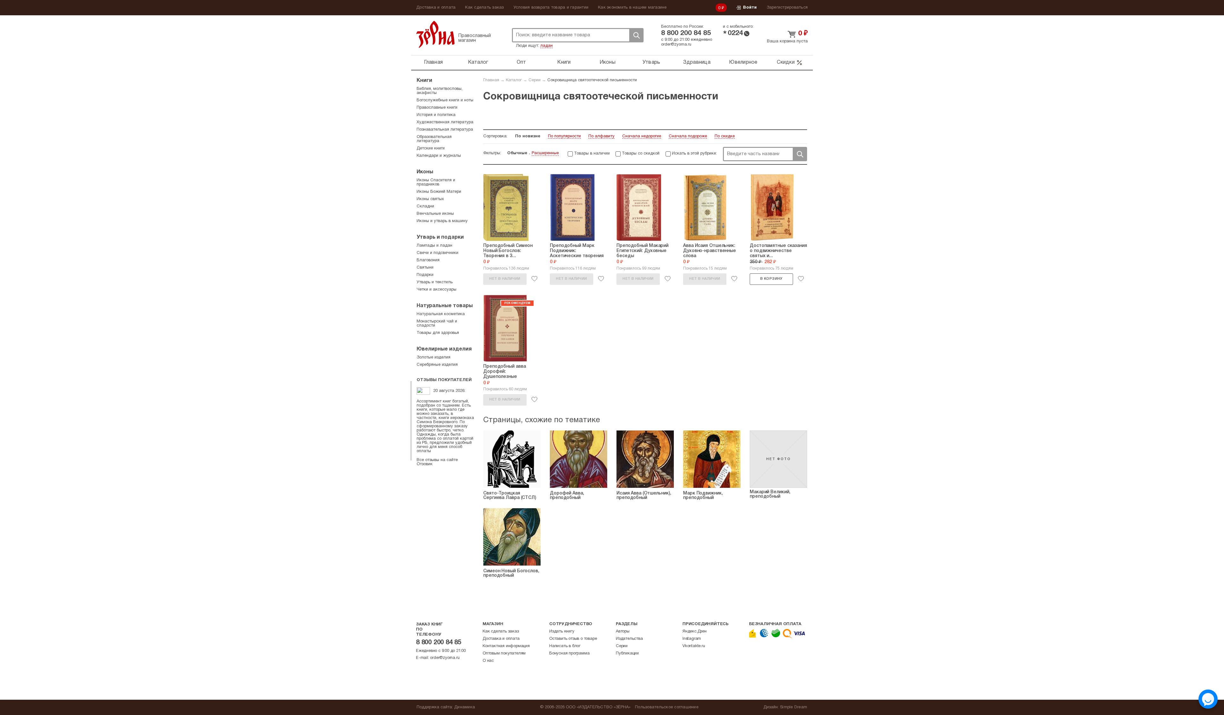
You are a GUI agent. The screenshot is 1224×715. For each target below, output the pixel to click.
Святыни (425, 268)
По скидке (725, 136)
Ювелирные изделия (444, 349)
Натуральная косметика (441, 314)
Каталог (478, 62)
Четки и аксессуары (436, 290)
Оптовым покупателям (504, 653)
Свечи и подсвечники (437, 253)
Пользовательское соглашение (666, 707)
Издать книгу (561, 631)
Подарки (425, 275)
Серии (534, 80)
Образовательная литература (434, 139)
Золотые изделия (433, 357)
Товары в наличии (592, 153)
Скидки (786, 62)
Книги (564, 62)
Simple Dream (793, 707)
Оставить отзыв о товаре (573, 639)
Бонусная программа (569, 653)
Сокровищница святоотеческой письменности (592, 80)
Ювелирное (743, 62)
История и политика (436, 115)
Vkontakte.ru (693, 646)
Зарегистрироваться (787, 8)
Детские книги (431, 148)
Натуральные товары (445, 306)
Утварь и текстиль (435, 282)
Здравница (696, 62)
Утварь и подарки (440, 237)
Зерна (435, 34)
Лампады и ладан (434, 246)
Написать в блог (564, 646)
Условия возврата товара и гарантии (551, 8)
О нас (488, 661)
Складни (425, 206)
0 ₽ (721, 8)
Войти (750, 8)
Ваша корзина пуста (787, 41)
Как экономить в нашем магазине (632, 8)
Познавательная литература (445, 130)
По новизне (527, 136)
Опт (521, 62)
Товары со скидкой (640, 153)
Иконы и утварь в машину (442, 221)
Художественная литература (445, 122)
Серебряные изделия (437, 365)
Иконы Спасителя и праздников (436, 182)
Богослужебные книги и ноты (445, 100)
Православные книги (437, 108)
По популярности (564, 136)
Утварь (651, 62)
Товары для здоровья (438, 333)
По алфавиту (601, 136)
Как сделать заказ (484, 8)
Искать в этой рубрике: (694, 153)
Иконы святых (430, 199)
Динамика (464, 707)
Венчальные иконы (435, 214)
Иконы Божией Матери (439, 192)
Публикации (627, 653)
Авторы (623, 631)
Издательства (629, 639)
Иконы (608, 62)
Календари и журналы (439, 156)
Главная (433, 62)
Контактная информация (506, 646)
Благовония (428, 260)
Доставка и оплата (435, 8)
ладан (546, 46)
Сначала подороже (688, 136)
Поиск (636, 35)
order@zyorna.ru (676, 45)
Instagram (691, 639)
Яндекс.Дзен (694, 631)
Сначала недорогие (641, 136)
